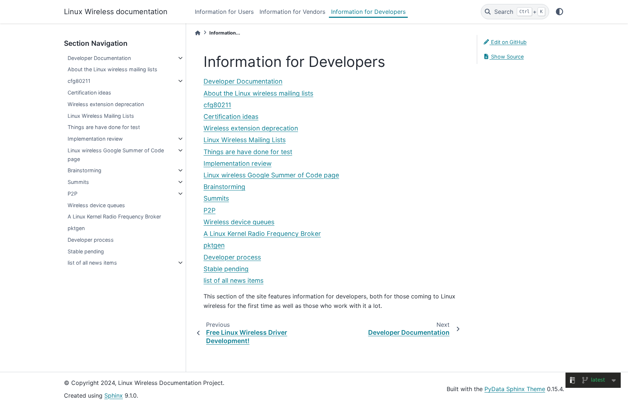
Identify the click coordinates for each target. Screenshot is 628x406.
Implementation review (95, 139)
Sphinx (113, 395)
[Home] (198, 33)
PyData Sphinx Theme (514, 389)
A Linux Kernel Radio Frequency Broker (114, 216)
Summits (78, 182)
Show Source (507, 56)
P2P (72, 193)
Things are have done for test (104, 127)
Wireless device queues (96, 205)
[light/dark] (559, 11)
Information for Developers (368, 11)
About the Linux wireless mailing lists (112, 69)
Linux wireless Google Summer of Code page (116, 154)
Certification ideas (89, 92)
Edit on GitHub (508, 42)
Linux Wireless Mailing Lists (101, 116)
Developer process (91, 240)
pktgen (76, 228)
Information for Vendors (292, 11)
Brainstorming (84, 170)
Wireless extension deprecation (106, 104)
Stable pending (86, 251)
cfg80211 (79, 81)
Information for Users (224, 11)
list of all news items (92, 263)
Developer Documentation (99, 58)
